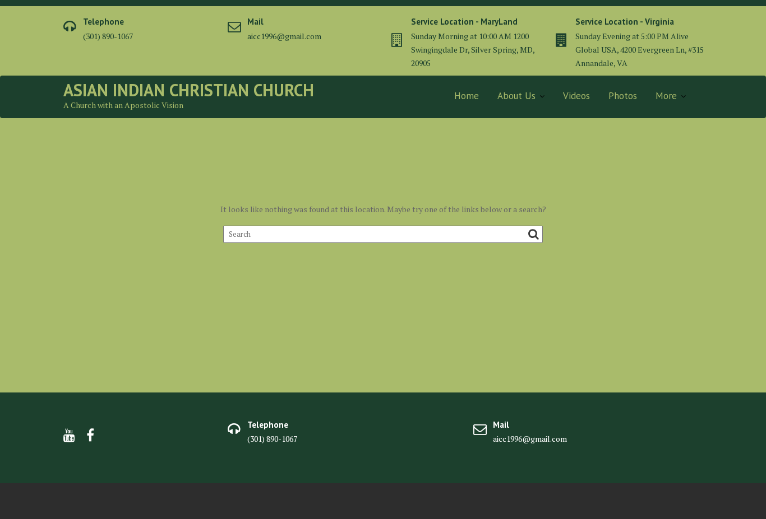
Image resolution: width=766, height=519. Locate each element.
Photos (622, 96)
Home (466, 96)
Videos (576, 96)
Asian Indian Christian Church (188, 90)
